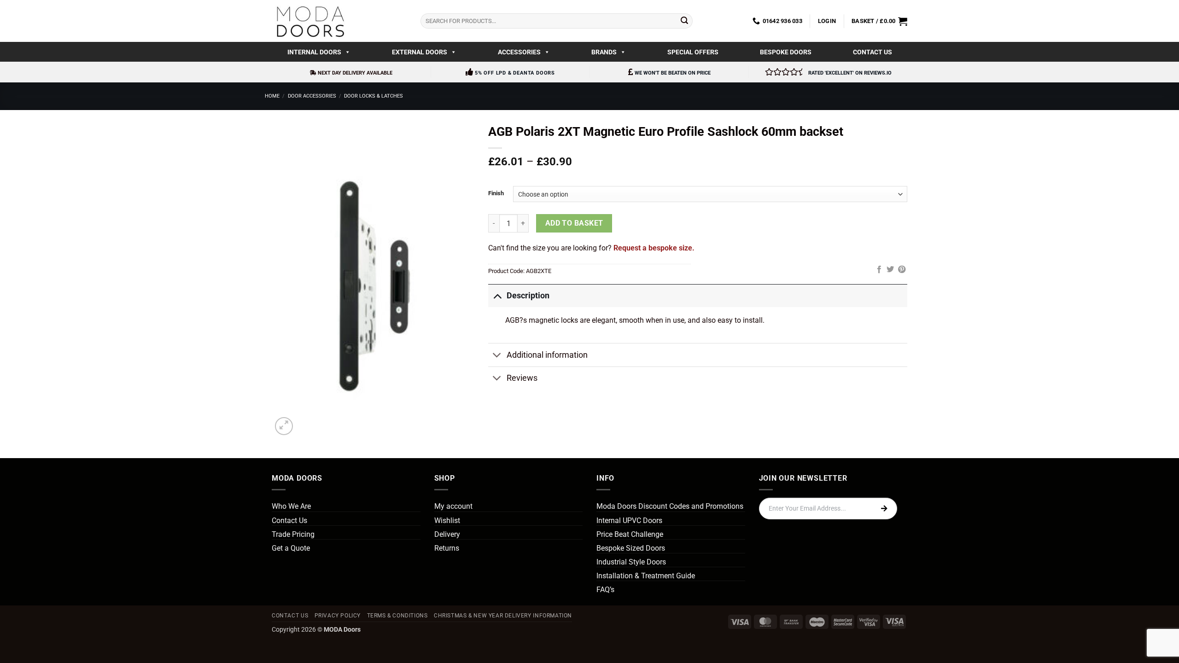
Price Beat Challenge (629, 534)
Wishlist (447, 520)
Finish (496, 193)
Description (528, 295)
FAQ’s (605, 589)
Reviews (522, 378)
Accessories (519, 52)
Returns (446, 548)
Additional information (547, 355)
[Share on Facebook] (879, 270)
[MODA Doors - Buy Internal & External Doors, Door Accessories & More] (310, 21)
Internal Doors (314, 52)
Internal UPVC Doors (629, 520)
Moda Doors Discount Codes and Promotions (669, 506)
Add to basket (574, 223)
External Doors (419, 52)
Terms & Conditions (397, 615)
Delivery (447, 534)
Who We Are (291, 506)
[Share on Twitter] (890, 270)
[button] (827, 21)
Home (272, 96)
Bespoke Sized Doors (630, 548)
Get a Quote (291, 548)
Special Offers (692, 52)
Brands (604, 52)
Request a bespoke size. (654, 248)
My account (453, 506)
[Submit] (684, 21)
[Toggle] (497, 295)
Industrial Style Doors (631, 562)
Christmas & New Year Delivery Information (503, 615)
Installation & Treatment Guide (645, 575)
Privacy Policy (338, 615)
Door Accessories (312, 96)
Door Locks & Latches (373, 96)
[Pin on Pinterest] (901, 270)
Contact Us (872, 52)
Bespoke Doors (785, 52)
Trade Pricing (293, 534)
